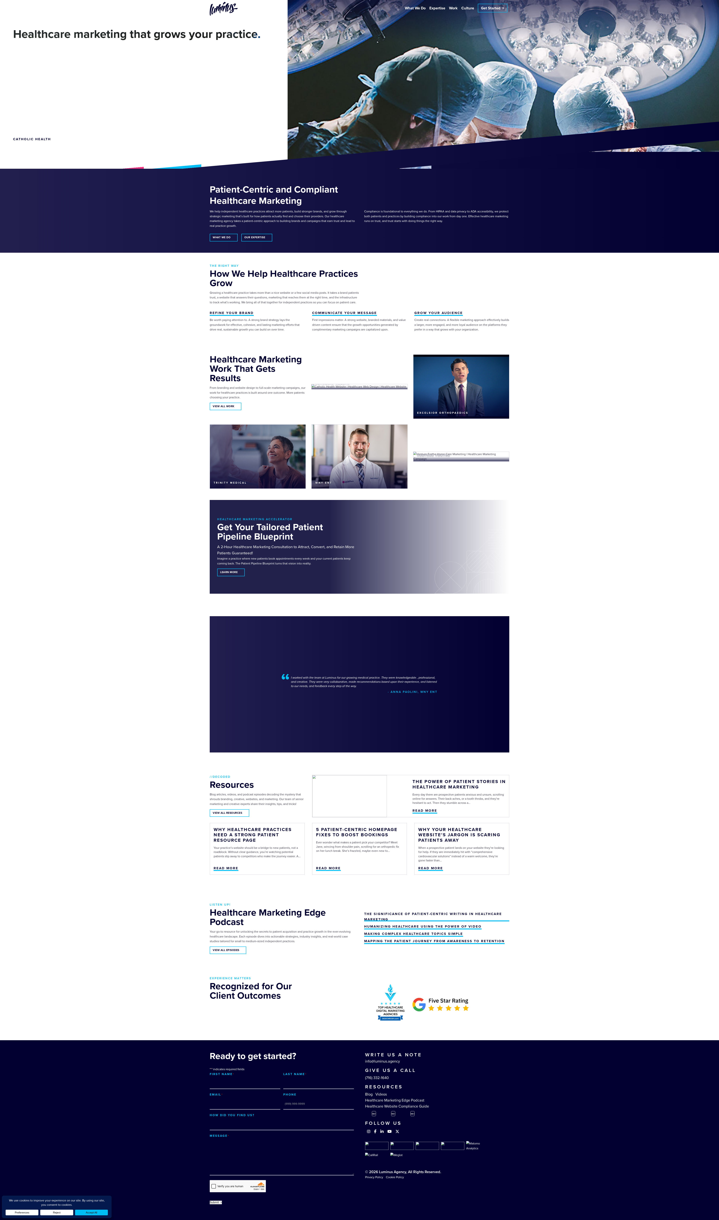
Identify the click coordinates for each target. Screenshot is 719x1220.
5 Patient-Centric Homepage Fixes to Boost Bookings (357, 832)
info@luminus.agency (382, 1061)
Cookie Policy (395, 1177)
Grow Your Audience (438, 312)
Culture (467, 8)
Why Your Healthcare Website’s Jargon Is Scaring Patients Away (459, 835)
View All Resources (227, 813)
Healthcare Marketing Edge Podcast (394, 1100)
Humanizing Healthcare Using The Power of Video (423, 926)
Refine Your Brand (232, 312)
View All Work (223, 406)
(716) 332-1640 (377, 1078)
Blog (369, 1094)
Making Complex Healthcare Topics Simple (413, 933)
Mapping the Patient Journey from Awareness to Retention (434, 941)
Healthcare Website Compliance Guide (397, 1106)
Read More (424, 810)
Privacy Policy (374, 1177)
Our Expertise (254, 237)
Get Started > (492, 8)
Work (453, 8)
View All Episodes (226, 950)
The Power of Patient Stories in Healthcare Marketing (459, 784)
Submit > (216, 1202)
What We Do (415, 8)
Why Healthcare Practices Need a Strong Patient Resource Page (253, 835)
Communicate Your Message (344, 312)
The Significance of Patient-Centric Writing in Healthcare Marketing (433, 916)
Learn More (229, 572)
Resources (384, 1086)
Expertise (437, 8)
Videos (381, 1094)
